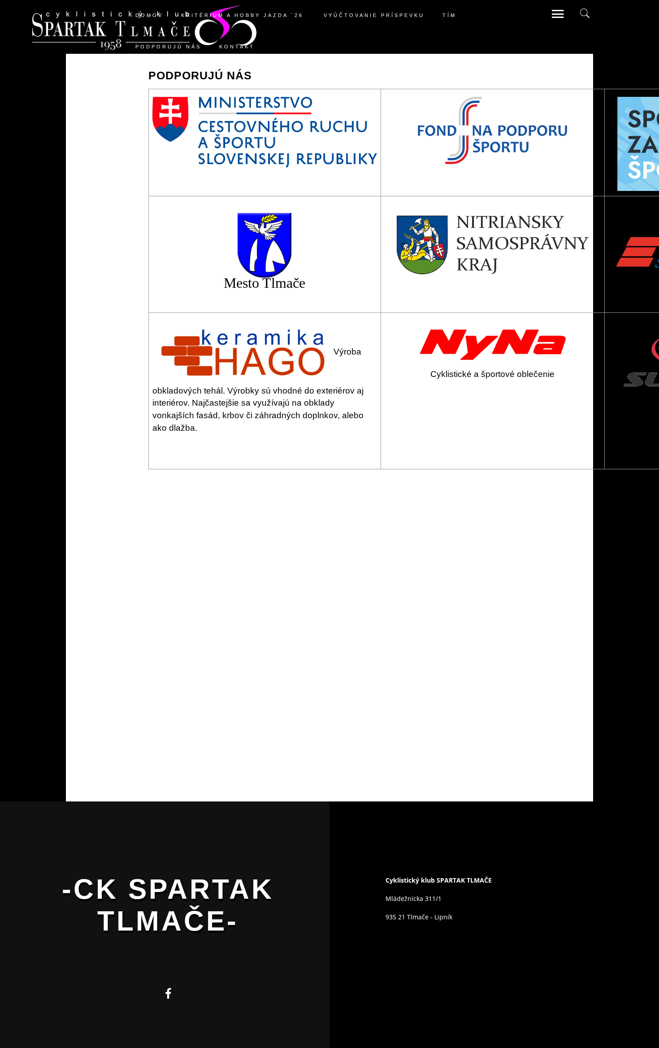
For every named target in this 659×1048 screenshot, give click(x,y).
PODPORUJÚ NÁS (168, 46)
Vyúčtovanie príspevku (374, 15)
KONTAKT (237, 46)
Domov (149, 15)
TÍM (449, 15)
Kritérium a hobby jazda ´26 (242, 15)
